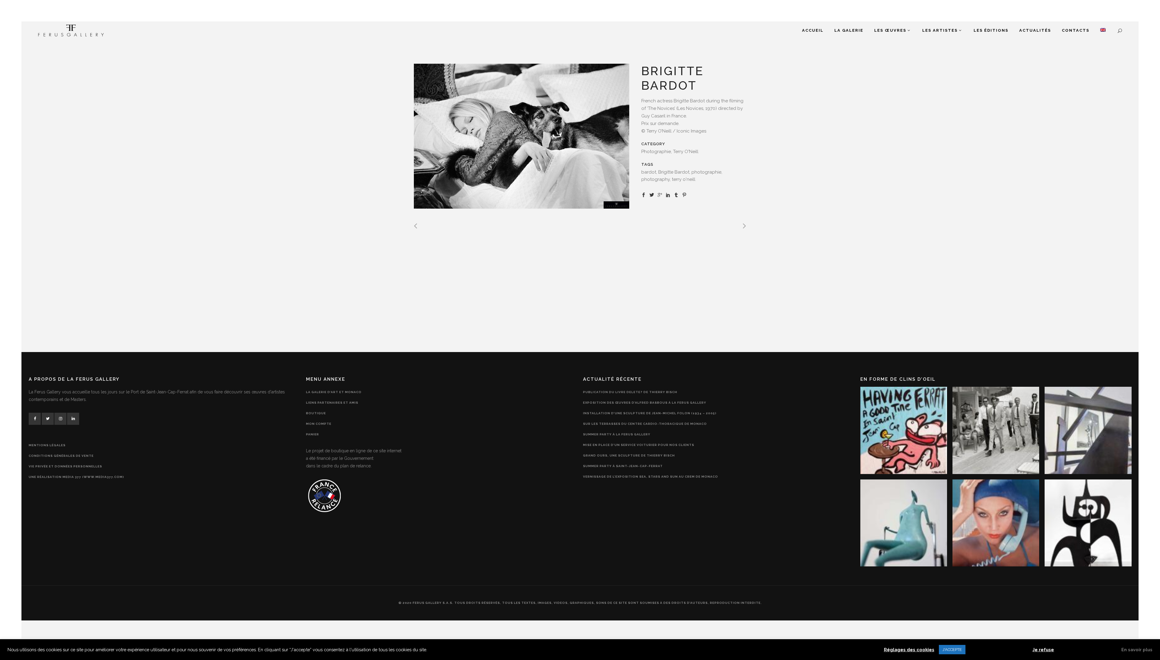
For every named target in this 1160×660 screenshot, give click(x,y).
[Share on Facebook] (643, 194)
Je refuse (1043, 649)
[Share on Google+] (660, 194)
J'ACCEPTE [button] (952, 649)
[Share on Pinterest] (684, 194)
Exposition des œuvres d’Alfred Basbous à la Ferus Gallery (644, 402)
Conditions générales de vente (61, 455)
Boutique (316, 413)
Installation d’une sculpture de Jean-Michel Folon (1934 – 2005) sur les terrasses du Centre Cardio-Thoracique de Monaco (650, 418)
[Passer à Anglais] (1102, 30)
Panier (312, 434)
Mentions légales (47, 445)
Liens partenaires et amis (332, 402)
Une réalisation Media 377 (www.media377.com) (76, 477)
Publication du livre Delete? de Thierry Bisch (630, 392)
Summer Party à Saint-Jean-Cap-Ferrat (623, 466)
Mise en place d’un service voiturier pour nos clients (638, 445)
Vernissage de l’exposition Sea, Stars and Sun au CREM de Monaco (650, 476)
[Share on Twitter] (651, 194)
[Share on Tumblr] (676, 194)
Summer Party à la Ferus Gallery (616, 434)
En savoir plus (1136, 649)
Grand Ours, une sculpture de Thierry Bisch (629, 455)
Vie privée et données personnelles (65, 466)
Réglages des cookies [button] (909, 649)
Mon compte (318, 423)
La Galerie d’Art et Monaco (334, 392)
